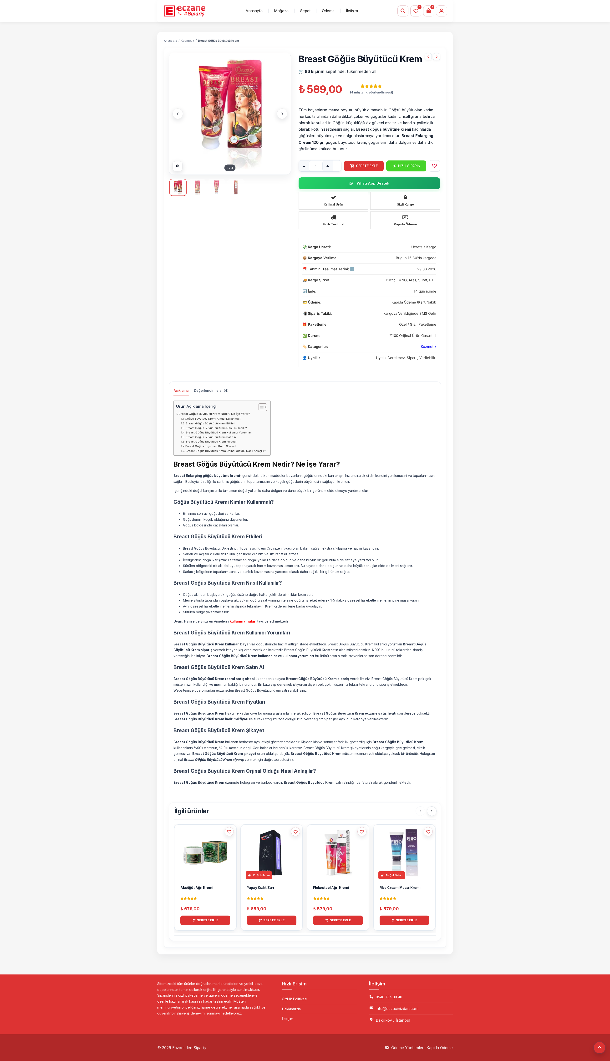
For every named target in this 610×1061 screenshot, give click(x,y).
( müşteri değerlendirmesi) (371, 92)
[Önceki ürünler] (420, 811)
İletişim (352, 10)
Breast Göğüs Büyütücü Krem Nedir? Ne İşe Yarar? (214, 414)
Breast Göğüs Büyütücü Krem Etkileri (210, 423)
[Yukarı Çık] (599, 1047)
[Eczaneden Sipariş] (184, 11)
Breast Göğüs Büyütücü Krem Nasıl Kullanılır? (216, 428)
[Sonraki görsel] (282, 113)
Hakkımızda (291, 1009)
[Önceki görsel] (178, 113)
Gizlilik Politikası (294, 999)
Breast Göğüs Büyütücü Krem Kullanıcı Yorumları (219, 432)
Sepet (305, 10)
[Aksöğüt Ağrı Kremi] (428, 56)
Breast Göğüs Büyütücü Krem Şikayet (210, 446)
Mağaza (281, 10)
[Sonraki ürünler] (432, 811)
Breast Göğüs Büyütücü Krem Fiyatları (211, 441)
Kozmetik (187, 40)
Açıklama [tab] (181, 390)
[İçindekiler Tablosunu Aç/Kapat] (260, 407)
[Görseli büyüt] (178, 166)
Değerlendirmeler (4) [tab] (211, 390)
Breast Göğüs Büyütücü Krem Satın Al (211, 437)
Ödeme (328, 10)
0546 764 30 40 (389, 997)
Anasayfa (254, 10)
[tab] (178, 187)
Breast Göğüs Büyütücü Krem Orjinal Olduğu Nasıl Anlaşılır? (226, 451)
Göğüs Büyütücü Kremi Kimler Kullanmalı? (213, 418)
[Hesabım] (441, 10)
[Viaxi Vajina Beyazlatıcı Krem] (436, 56)
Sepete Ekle (367, 166)
